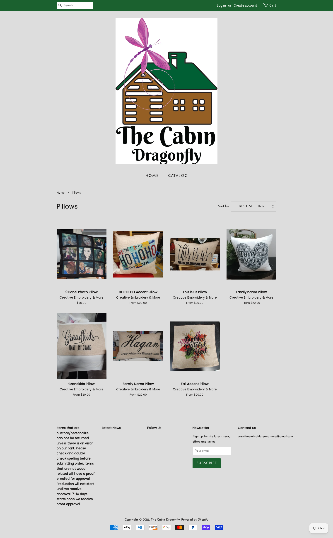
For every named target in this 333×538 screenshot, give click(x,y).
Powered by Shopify (194, 519)
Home (152, 175)
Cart (272, 5)
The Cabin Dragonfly (165, 519)
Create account (245, 5)
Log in (221, 5)
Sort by (223, 206)
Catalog (178, 175)
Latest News (111, 428)
